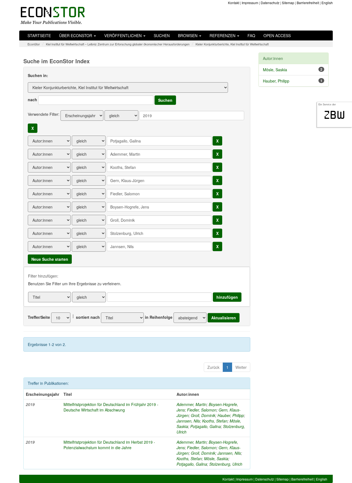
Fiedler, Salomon (201, 410)
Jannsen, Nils (188, 421)
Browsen (188, 35)
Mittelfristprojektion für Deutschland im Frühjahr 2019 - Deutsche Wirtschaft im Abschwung (111, 407)
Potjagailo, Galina (205, 426)
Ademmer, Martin (192, 404)
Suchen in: (38, 75)
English (327, 2)
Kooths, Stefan (214, 421)
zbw (334, 115)
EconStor (34, 44)
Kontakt (233, 2)
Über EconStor (76, 35)
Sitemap (288, 2)
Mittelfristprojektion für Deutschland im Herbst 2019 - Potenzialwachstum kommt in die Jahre (109, 444)
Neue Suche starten (49, 259)
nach (32, 99)
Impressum (250, 2)
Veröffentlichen (123, 35)
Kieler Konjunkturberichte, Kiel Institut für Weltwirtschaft (232, 44)
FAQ (251, 35)
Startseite (39, 35)
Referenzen (223, 35)
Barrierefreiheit (308, 2)
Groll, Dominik (203, 415)
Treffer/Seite (39, 317)
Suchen (162, 35)
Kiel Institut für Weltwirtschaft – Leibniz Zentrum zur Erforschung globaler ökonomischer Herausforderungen (117, 44)
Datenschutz (270, 2)
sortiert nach (88, 317)
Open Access (277, 35)
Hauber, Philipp (231, 415)
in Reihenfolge (158, 317)
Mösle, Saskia (216, 458)
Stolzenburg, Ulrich (225, 464)
